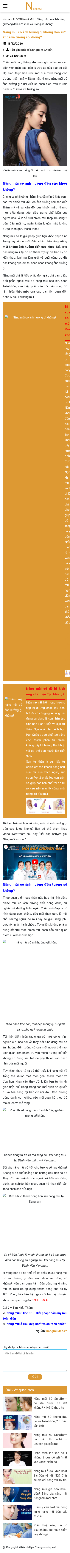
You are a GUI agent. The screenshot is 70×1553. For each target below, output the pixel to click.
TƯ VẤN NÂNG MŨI (23, 19)
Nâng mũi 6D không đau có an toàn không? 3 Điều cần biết (50, 1421)
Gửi (35, 1376)
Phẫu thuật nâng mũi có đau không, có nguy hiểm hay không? (50, 1530)
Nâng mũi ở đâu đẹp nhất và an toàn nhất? (36, 1324)
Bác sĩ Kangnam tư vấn (36, 49)
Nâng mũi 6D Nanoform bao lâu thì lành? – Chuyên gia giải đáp (50, 1439)
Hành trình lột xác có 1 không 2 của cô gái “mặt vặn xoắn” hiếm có (50, 1457)
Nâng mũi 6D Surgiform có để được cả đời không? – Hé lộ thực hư (50, 1403)
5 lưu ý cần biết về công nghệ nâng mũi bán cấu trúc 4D (50, 1511)
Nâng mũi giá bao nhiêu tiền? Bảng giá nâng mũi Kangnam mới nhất (50, 1493)
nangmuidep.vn (56, 1331)
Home (6, 19)
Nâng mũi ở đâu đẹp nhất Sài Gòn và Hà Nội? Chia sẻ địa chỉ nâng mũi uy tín (50, 1475)
